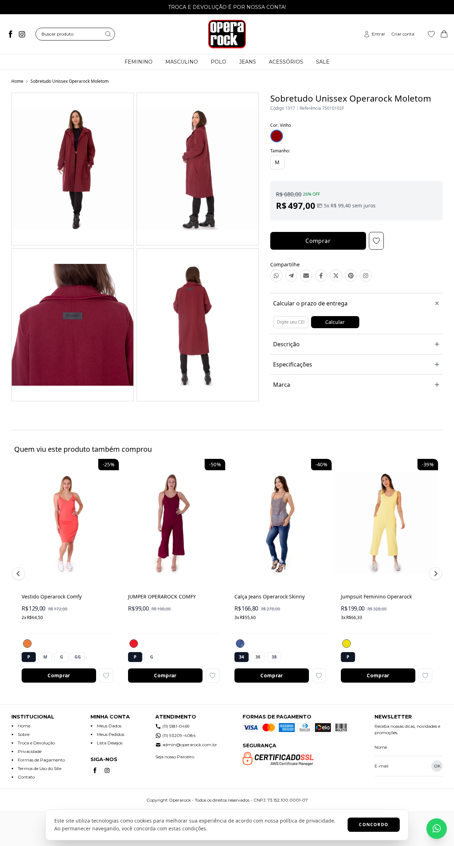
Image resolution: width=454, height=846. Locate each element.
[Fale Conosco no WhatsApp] (436, 828)
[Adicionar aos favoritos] (106, 675)
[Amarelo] (346, 643)
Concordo (373, 824)
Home (17, 81)
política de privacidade (307, 820)
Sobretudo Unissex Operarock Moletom (70, 81)
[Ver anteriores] (19, 573)
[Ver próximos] (434, 573)
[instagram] (22, 34)
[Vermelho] (133, 643)
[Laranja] (27, 643)
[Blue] (240, 643)
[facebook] (11, 34)
